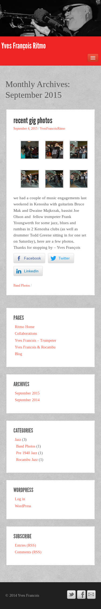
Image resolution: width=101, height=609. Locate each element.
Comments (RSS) (28, 552)
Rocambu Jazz (27, 460)
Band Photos (21, 285)
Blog (18, 354)
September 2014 (27, 400)
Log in (20, 499)
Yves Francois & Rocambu (35, 347)
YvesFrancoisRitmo (52, 128)
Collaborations (26, 334)
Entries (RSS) (25, 545)
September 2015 (27, 393)
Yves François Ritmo (23, 46)
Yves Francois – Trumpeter (35, 341)
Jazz (18, 440)
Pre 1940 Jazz (26, 453)
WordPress (23, 506)
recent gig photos (32, 120)
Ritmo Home (24, 327)
